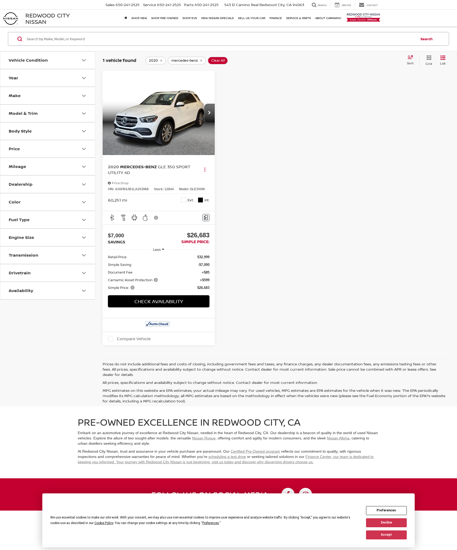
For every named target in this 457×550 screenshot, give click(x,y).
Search (427, 39)
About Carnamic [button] (328, 18)
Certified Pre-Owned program (255, 451)
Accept (386, 535)
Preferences (386, 510)
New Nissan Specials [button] (217, 18)
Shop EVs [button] (189, 18)
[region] (158, 272)
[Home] (125, 18)
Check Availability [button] (158, 301)
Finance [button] (275, 18)
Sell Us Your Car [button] (251, 18)
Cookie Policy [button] (103, 523)
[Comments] (205, 217)
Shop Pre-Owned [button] (164, 18)
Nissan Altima (338, 438)
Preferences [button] (210, 523)
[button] (209, 113)
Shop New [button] (139, 18)
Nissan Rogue (204, 438)
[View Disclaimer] (156, 217)
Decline (386, 522)
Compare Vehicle (134, 338)
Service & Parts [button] (298, 18)
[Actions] (204, 169)
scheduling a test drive (227, 456)
